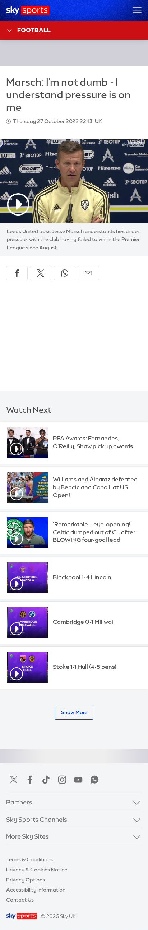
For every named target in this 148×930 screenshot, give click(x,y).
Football (34, 30)
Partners (19, 802)
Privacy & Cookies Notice (36, 869)
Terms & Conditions (29, 859)
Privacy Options (25, 879)
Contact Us (20, 899)
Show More (74, 712)
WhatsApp (94, 779)
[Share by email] (88, 273)
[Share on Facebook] (17, 273)
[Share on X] (40, 273)
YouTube (78, 779)
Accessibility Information (35, 889)
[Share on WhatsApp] (64, 273)
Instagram (62, 779)
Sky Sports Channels (36, 819)
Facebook (29, 779)
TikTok (46, 779)
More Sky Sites (27, 836)
